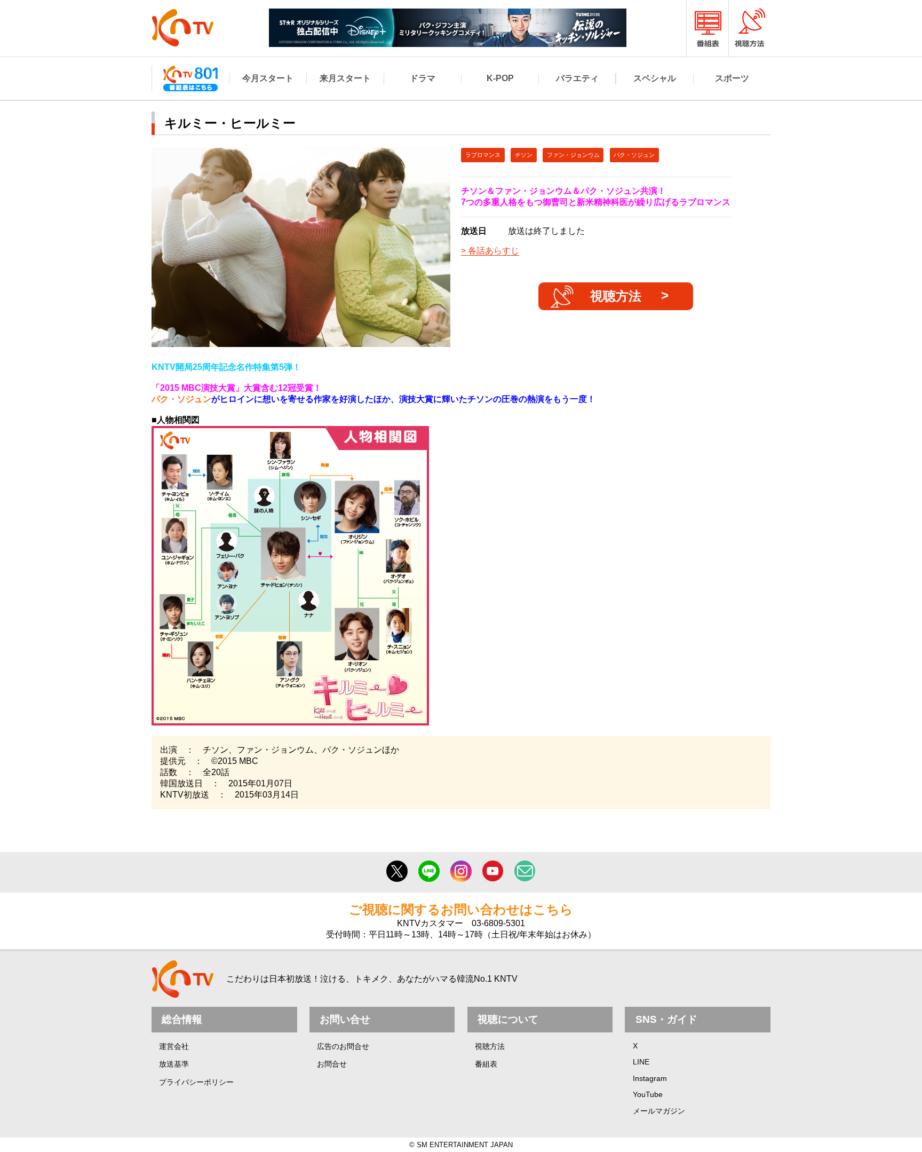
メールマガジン (659, 1111)
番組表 (486, 1064)
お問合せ (332, 1064)
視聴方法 (615, 296)
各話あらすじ (493, 250)
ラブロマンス (482, 155)
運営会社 (174, 1046)
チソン (523, 155)
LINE (641, 1062)
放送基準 (174, 1064)
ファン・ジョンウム (573, 155)
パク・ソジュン (634, 155)
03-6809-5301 (498, 923)
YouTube (648, 1094)
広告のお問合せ (343, 1046)
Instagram (650, 1078)
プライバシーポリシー (196, 1082)
